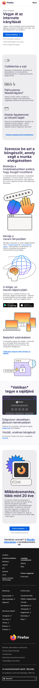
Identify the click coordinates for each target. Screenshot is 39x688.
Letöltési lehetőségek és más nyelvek (13, 42)
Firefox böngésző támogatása (11, 44)
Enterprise (24, 577)
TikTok (4, 623)
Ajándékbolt (25, 606)
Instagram (6, 616)
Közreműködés (7, 599)
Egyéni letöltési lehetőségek (7, 579)
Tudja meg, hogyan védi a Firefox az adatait (16, 352)
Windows (5, 561)
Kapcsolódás (6, 596)
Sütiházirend (6, 654)
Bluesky (5, 626)
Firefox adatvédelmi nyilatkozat (11, 39)
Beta (22, 567)
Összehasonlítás (26, 596)
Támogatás (25, 609)
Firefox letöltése (11, 35)
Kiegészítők (25, 612)
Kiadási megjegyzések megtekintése (19, 135)
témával (5, 438)
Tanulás (23, 602)
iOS (3, 568)
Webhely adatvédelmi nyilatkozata (14, 647)
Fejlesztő (5, 602)
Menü (35, 2)
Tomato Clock (13, 245)
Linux (4, 575)
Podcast (5, 629)
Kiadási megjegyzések (28, 599)
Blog (22, 619)
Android (5, 571)
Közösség (24, 616)
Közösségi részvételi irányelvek (13, 657)
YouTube (5, 619)
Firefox (19, 637)
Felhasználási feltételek (10, 651)
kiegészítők (6, 428)
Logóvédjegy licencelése (11, 661)
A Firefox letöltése (9, 558)
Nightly (23, 563)
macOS (4, 565)
